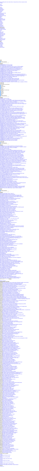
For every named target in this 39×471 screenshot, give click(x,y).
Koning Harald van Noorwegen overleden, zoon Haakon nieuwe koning (12, 127)
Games (1, 30)
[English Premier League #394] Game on (7, 234)
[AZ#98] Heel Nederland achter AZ (6, 215)
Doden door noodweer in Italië (6, 387)
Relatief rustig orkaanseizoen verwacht (8, 429)
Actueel (2, 85)
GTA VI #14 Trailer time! (5, 259)
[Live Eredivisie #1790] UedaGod (6, 244)
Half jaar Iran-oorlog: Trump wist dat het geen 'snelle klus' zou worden (12, 106)
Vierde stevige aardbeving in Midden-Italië (8, 369)
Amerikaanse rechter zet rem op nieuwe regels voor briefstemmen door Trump (13, 132)
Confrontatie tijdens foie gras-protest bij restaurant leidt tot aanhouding (11, 102)
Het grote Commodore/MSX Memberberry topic (8, 239)
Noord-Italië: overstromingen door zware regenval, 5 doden (11, 291)
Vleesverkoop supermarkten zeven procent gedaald (10, 292)
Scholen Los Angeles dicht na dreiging (8, 384)
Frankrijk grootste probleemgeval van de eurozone (9, 179)
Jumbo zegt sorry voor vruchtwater (7, 395)
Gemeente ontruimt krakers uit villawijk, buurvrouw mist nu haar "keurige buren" (13, 103)
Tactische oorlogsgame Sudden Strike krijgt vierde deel (10, 377)
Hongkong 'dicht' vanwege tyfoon (7, 435)
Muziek (1, 16)
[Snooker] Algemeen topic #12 (6, 240)
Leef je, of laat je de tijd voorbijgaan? (7, 227)
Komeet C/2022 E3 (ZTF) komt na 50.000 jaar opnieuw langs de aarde (13, 296)
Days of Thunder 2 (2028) (5, 217)
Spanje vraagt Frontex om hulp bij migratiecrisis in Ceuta (10, 128)
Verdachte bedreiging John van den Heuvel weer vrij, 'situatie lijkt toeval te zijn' (14, 300)
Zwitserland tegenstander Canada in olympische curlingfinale (11, 348)
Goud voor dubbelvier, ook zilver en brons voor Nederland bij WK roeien (12, 112)
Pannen (2, 232)
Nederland (1, 8)
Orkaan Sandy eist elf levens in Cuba (7, 417)
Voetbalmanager (2, 28)
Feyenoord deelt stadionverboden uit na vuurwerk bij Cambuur (10, 130)
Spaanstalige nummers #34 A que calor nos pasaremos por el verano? (11, 211)
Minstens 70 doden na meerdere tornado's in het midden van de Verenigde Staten (14, 306)
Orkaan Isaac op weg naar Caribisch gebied (9, 330)
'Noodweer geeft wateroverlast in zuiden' (8, 393)
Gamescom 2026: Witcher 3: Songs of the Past (8, 129)
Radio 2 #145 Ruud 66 (4, 238)
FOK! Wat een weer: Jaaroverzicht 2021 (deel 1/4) (9, 305)
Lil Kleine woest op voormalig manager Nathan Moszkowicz (10, 237)
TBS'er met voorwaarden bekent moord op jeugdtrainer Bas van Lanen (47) (12, 126)
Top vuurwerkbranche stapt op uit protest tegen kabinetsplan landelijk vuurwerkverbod (15, 282)
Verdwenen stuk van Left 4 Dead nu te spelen (9, 371)
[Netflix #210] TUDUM (5, 269)
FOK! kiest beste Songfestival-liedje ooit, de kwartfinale (10, 346)
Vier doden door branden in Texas (7, 437)
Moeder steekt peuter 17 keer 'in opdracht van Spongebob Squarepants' (13, 294)
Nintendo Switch (2, 33)
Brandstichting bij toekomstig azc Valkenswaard (8, 76)
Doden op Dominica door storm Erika (7, 389)
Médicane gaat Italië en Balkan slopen (8, 388)
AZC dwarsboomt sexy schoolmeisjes (8, 392)
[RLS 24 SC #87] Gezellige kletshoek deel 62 (8, 276)
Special (2, 93)
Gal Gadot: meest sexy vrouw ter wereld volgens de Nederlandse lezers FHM (14, 303)
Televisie (1, 18)
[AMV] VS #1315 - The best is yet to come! (8, 230)
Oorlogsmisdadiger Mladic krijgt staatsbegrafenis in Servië (10, 131)
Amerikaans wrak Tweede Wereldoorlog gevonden (10, 345)
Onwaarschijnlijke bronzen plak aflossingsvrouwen (10, 347)
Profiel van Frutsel (3, 280)
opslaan (1, 63)
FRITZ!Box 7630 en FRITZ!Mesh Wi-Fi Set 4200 (9, 133)
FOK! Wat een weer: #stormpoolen (8, 351)
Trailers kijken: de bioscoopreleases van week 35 (8, 122)
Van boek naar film (4, 258)
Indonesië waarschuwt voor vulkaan (7, 434)
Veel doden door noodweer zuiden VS (8, 445)
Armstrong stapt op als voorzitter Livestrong (9, 418)
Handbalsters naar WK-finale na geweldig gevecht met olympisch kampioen (13, 315)
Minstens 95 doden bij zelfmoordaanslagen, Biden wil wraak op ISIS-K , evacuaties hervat (16, 309)
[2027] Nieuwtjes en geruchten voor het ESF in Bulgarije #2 (10, 257)
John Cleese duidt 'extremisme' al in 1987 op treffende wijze (10, 68)
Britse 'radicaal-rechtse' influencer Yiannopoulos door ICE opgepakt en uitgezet (13, 146)
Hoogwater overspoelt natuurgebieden (8, 431)
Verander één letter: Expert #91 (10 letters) (8, 207)
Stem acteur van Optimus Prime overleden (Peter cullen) (9, 229)
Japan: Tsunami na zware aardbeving (8, 448)
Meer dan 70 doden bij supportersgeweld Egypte (9, 430)
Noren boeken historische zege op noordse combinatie (10, 301)
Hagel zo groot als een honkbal (7, 379)
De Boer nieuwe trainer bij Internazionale (8, 376)
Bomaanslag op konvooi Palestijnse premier (9, 342)
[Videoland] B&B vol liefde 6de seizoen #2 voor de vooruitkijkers (11, 243)
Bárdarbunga (4, 397)
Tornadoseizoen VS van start (6, 338)
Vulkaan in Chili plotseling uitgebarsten (8, 396)
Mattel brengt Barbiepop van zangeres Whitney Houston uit (10, 183)
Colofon (1, 45)
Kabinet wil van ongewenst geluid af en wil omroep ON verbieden (11, 137)
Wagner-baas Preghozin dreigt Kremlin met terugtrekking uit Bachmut (12, 295)
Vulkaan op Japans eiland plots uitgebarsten (9, 394)
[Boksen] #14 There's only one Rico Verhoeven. (8, 219)
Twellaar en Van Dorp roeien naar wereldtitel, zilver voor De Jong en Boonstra (13, 121)
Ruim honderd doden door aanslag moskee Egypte (10, 353)
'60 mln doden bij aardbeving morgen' (8, 386)
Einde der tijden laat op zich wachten (8, 444)
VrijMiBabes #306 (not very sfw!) (6, 172)
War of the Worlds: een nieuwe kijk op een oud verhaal (10, 317)
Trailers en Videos (2, 38)
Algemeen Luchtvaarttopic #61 (6, 266)
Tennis (1, 24)
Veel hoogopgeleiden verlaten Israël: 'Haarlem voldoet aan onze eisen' (11, 196)
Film (0, 17)
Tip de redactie (2, 47)
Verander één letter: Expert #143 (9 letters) (8, 208)
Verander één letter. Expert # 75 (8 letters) (7, 209)
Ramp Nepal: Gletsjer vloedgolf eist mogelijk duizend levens (10, 277)
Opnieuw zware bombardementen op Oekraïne (9, 285)
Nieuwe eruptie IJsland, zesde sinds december (9, 287)
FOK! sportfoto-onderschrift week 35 (8, 374)
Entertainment (2, 14)
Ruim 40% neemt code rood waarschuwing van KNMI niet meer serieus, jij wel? (13, 136)
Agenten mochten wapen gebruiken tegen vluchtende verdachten (12, 324)
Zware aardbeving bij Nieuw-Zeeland (8, 441)
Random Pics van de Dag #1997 (6, 71)
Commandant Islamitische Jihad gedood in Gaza (9, 316)
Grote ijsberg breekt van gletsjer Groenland (8, 424)
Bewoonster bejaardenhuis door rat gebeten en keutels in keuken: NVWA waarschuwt (14, 177)
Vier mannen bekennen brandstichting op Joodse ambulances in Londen (12, 124)
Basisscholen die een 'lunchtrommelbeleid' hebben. (9, 216)
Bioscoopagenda (2, 39)
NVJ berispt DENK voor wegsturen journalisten (9, 366)
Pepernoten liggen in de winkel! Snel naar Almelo (9, 313)
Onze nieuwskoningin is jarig (6, 319)
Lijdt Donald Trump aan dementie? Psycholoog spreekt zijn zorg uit (12, 283)
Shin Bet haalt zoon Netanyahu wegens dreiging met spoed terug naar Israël (12, 100)
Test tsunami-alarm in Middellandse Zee (8, 439)
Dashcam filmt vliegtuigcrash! (6, 400)
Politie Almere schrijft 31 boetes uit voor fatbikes (8, 147)
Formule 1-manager (3, 29)
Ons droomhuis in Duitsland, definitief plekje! (8, 270)
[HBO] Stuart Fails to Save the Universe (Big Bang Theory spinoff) (11, 261)
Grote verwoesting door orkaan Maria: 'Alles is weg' (10, 357)
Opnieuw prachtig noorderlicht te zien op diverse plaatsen (11, 293)
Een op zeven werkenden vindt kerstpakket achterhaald (11, 307)
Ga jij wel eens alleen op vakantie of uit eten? (8, 274)
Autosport (1, 23)
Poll (1, 94)
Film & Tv (2, 88)
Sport (1, 20)
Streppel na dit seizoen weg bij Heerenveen (8, 340)
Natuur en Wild (3, 252)
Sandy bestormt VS (6, 416)
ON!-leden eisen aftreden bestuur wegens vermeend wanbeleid (10, 187)
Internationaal (2, 9)
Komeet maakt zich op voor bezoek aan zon (9, 407)
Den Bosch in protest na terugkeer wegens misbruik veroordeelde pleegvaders (13, 182)
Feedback (1, 46)
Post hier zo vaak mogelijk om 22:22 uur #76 (8, 249)
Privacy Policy (10, 464)
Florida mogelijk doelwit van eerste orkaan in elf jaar (10, 375)
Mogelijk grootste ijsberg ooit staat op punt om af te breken (11, 363)
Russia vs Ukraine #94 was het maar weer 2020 (8, 206)
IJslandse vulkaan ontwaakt (6, 404)
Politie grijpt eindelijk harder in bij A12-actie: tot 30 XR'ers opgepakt (11, 66)
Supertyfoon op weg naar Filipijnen (7, 408)
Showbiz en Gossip (3, 15)
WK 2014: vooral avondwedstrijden (7, 433)
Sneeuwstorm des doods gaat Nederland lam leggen (10, 289)
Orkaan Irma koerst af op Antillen (7, 358)
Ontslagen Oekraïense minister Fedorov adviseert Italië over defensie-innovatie (13, 123)
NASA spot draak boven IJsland (8, 322)
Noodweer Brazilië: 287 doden (7, 452)
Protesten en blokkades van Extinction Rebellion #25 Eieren (10, 272)
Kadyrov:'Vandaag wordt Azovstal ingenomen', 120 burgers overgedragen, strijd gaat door (16, 298)
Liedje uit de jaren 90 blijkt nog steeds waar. (8, 214)
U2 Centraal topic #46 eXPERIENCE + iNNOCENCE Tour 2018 (11, 273)
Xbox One (1, 32)
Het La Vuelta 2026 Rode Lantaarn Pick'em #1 (8, 222)
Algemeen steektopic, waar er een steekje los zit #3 (9, 201)
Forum (1, 40)
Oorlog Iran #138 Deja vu (5, 228)
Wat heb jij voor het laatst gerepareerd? (7, 264)
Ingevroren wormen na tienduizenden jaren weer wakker (10, 332)
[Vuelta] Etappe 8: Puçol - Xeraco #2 (7, 193)
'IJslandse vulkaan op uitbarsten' (7, 442)
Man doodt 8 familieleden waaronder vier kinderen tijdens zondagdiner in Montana (13, 81)
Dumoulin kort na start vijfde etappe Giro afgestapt (10, 320)
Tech (0, 12)
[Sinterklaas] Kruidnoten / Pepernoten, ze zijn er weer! (9, 262)
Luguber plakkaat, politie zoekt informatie (7, 194)
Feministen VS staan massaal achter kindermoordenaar (9, 79)
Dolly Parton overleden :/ (5, 268)
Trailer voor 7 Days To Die (6, 380)
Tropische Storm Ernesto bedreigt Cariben (8, 422)
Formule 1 (1, 22)
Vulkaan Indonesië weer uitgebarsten (7, 402)
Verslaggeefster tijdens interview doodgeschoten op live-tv (11, 390)
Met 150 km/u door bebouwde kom (7, 419)
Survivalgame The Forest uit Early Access (8, 335)
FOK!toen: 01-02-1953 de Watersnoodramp (9, 350)
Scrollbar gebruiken (4, 61)
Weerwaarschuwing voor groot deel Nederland (9, 411)
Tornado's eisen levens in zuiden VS (7, 405)
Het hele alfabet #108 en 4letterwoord (7, 251)
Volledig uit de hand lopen (5, 205)
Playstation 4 (2, 31)
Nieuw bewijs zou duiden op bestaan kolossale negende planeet (12, 382)
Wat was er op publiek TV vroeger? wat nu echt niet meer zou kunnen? (12, 225)
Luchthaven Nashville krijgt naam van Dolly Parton (9, 167)
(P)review (2, 92)
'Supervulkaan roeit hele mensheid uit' (8, 406)
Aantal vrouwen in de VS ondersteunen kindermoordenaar (10, 198)
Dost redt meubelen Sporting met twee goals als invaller (10, 343)
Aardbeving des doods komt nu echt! (8, 328)
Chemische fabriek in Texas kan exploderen (9, 360)
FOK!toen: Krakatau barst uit (6, 409)
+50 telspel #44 (3, 233)
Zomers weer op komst (5, 443)
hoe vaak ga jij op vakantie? (5, 256)
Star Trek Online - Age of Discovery (7, 331)
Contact (1, 44)
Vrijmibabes (3, 253)
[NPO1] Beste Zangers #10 (5, 221)
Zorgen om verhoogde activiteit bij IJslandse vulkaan (10, 449)
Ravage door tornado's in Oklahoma (7, 412)
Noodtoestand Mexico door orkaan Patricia (8, 385)
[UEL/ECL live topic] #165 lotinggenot (7, 255)
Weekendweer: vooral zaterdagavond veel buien (8, 125)
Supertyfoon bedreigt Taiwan (6, 378)
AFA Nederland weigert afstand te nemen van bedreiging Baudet (12, 321)
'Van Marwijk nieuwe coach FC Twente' (8, 414)
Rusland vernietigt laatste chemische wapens (9, 354)
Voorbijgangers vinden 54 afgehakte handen (9, 344)
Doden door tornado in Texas (6, 413)
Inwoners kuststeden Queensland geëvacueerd (9, 450)
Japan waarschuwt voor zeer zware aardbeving (9, 352)
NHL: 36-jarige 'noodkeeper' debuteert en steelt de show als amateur (12, 336)
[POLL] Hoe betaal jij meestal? (6, 235)
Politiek (1, 11)
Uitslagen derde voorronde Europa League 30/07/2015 (10, 391)
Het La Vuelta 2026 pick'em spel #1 (7, 220)
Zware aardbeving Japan (6, 447)
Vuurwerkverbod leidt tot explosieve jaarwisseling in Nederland (12, 284)
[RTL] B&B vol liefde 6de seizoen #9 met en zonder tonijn (10, 271)
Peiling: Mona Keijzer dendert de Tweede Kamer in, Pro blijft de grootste (12, 113)
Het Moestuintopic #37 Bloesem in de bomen (8, 241)
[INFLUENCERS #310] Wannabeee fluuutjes (8, 199)
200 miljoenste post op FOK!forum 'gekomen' (9, 310)
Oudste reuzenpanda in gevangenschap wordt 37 (9, 368)
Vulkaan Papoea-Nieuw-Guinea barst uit (8, 403)
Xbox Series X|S (2, 34)
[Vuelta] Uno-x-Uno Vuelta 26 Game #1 (7, 224)
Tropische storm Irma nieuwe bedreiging (8, 359)
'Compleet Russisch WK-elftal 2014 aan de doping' (10, 362)
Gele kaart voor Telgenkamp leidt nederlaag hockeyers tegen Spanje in (11, 120)
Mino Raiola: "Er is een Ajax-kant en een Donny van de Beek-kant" (12, 318)
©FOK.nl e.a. (2, 466)
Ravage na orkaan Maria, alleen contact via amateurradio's (11, 355)
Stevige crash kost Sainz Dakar (7, 370)
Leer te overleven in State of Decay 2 (7, 334)
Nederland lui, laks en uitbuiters (6, 267)
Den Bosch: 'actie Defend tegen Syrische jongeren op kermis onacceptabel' (12, 186)
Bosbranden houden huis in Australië (7, 415)
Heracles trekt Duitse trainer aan (7, 339)
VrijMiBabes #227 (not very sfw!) (6, 178)
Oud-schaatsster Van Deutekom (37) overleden (9, 326)
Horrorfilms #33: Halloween (5, 223)
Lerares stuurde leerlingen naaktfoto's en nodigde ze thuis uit (10, 72)
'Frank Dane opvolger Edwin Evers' (7, 337)
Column (2, 91)
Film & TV (1, 36)
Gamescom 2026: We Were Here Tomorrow (7, 119)
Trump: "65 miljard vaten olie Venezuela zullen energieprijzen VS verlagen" (12, 118)
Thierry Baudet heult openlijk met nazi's (7, 212)
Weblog (1, 42)
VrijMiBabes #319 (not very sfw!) (6, 64)
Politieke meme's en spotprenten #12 (7, 197)
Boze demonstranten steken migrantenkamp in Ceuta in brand (10, 153)
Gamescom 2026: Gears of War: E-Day (7, 111)
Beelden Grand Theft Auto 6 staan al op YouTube (8, 139)
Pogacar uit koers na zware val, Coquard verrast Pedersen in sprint (11, 108)
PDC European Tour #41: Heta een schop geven (8, 245)
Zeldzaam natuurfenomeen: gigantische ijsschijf (9, 325)
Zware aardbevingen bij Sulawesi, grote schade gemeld (10, 329)
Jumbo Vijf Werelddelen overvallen (7, 341)
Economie (1, 10)
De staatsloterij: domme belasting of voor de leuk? (9, 304)
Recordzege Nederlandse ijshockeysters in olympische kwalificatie (12, 372)
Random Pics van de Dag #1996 (6, 73)
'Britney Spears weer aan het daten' (7, 401)
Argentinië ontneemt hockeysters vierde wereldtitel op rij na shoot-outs (11, 158)
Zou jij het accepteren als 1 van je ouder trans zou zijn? (9, 218)
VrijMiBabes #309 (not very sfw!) (6, 180)
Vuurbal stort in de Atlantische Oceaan (8, 381)
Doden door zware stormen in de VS (7, 446)
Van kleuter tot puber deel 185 (6, 213)
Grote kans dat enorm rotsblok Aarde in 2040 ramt (10, 428)
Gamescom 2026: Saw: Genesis (6, 114)
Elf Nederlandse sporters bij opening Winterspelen (9, 349)
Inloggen (1, 2)
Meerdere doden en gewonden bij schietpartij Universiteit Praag (12, 290)
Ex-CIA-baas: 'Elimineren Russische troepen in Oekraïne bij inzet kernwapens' (14, 297)
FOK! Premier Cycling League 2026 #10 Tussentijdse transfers (11, 195)
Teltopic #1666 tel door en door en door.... (8, 231)
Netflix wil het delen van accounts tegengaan (9, 299)
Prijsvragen (1, 43)
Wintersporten (2, 26)
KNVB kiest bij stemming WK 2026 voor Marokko (10, 333)
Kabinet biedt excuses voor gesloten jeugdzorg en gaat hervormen (11, 67)
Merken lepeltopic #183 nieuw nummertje (7, 265)
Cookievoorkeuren (15, 464)
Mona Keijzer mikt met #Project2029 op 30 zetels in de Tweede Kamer (12, 226)
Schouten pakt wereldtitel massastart (7, 323)
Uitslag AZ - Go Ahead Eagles (5, 99)
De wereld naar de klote (4, 98)
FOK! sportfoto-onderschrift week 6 (7, 399)
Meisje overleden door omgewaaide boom (8, 410)
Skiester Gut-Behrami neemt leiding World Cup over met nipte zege (12, 312)
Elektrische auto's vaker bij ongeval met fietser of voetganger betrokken (12, 134)
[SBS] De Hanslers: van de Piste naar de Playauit (9, 204)
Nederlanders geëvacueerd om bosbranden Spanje (9, 423)
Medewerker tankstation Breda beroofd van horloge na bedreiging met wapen (13, 115)
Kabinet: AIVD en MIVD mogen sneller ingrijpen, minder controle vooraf (12, 117)
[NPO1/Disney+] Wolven (5, 250)
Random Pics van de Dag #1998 (6, 65)
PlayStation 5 (2, 35)
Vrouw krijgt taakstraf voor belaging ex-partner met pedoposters (11, 116)
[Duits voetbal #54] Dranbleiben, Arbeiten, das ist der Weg (10, 263)
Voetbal (1, 21)
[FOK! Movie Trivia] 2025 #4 (6, 275)
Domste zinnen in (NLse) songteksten (7, 247)
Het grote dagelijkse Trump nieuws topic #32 (8, 202)
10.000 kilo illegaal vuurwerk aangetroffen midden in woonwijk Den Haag (13, 286)
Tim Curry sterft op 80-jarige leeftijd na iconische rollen (9, 78)
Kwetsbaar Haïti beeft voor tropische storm (8, 440)
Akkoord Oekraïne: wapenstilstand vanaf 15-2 (9, 398)
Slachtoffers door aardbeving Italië (7, 425)
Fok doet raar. (3, 246)
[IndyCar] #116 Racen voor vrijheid (6, 203)
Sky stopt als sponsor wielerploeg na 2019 (8, 327)
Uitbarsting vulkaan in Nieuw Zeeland (8, 421)
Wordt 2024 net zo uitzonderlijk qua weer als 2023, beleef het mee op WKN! (14, 288)
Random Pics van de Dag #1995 (6, 77)
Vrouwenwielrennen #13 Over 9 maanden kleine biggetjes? (10, 260)
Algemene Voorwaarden (3, 464)
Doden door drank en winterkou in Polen (8, 383)
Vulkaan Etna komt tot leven (6, 451)
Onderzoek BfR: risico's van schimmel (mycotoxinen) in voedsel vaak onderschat (13, 159)
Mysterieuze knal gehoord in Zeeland (8, 436)
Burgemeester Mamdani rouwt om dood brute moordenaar (10, 69)
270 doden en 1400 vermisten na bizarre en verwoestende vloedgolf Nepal (12, 75)
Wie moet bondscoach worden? (7, 365)
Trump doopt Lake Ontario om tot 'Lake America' (8, 70)
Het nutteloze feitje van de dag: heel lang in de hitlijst (10, 311)
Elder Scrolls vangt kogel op (6, 364)
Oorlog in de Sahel (4, 200)
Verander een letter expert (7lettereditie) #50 (8, 210)
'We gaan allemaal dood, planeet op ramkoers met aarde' (11, 356)
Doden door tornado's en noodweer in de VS (9, 427)
